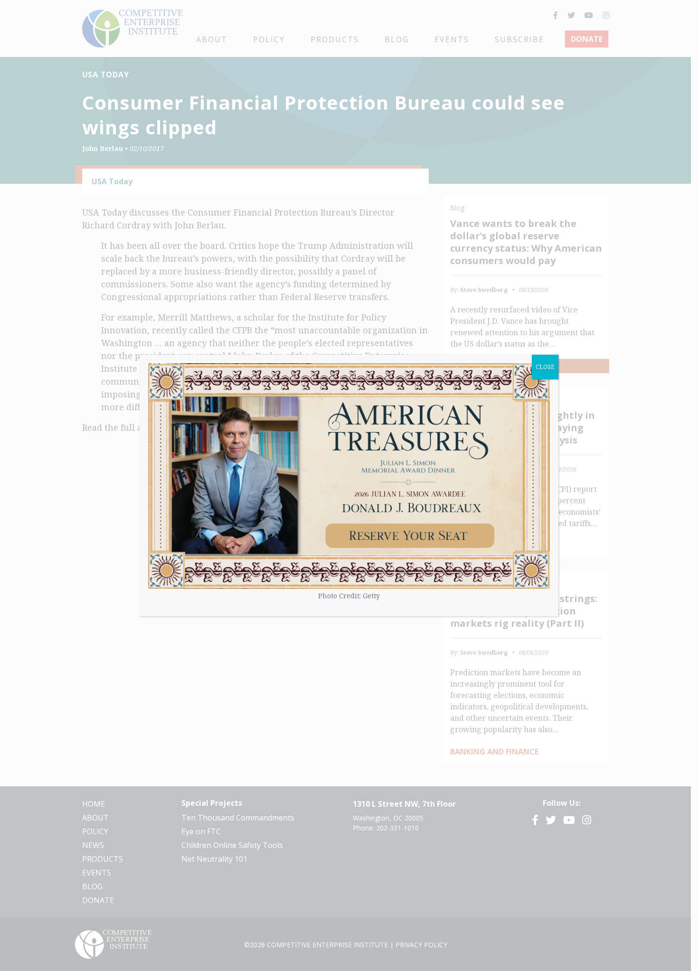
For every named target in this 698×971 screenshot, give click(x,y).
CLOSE (545, 367)
